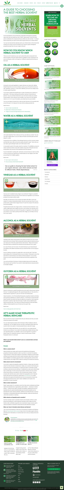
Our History (20, 467)
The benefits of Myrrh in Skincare (21, 443)
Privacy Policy (54, 473)
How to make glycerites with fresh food (12, 309)
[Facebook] (33, 482)
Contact (43, 3)
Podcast (39, 3)
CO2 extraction (27, 375)
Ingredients (47, 174)
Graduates (26, 3)
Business (46, 176)
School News (47, 179)
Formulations (47, 172)
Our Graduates (47, 181)
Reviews (31, 3)
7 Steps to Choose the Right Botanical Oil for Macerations (18, 111)
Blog (35, 3)
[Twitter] (35, 482)
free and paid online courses (13, 411)
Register (52, 27)
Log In (56, 3)
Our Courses (20, 3)
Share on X (35, 169)
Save (25, 430)
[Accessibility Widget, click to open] (61, 6)
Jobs (19, 477)
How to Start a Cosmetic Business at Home (52, 89)
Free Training (50, 3)
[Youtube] (39, 482)
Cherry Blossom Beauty (32, 443)
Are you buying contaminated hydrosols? (14, 161)
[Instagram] (37, 482)
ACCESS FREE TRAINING (53, 469)
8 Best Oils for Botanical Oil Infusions (13, 109)
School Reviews (21, 471)
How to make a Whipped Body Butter (51, 125)
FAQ (19, 475)
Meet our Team (20, 469)
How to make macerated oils (12, 108)
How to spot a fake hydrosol (12, 160)
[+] (9, 439)
